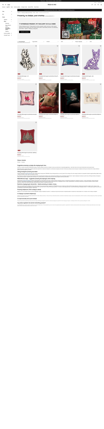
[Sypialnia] (11, 19)
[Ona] (11, 11)
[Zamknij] (101, 1)
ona (3, 4)
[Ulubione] (98, 4)
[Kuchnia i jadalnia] (11, 33)
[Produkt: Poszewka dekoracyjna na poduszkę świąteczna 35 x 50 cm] (92, 98)
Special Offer (30, 7)
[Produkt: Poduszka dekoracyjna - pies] (92, 60)
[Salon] (11, 21)
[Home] (11, 17)
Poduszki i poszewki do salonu (7, 28)
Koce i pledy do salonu (8, 26)
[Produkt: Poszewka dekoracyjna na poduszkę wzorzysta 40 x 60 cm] (70, 60)
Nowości (3, 7)
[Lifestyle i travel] (11, 35)
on (5, 4)
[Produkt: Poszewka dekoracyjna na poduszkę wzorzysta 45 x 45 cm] (27, 98)
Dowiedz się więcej (25, 31)
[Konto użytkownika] (95, 4)
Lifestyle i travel (24, 7)
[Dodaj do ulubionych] (36, 46)
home (9, 4)
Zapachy (7, 31)
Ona (3, 11)
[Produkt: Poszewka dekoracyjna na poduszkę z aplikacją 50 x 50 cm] (27, 136)
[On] (11, 14)
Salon (12, 7)
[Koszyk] (101, 4)
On (3, 14)
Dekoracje (7, 23)
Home (3, 17)
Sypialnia (8, 7)
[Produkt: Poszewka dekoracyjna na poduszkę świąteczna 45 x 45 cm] (49, 98)
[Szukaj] (92, 4)
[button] (23, 42)
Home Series (36, 7)
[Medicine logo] (52, 4)
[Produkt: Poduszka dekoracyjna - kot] (27, 60)
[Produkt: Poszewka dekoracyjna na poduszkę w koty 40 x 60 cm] (49, 60)
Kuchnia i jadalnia (17, 7)
